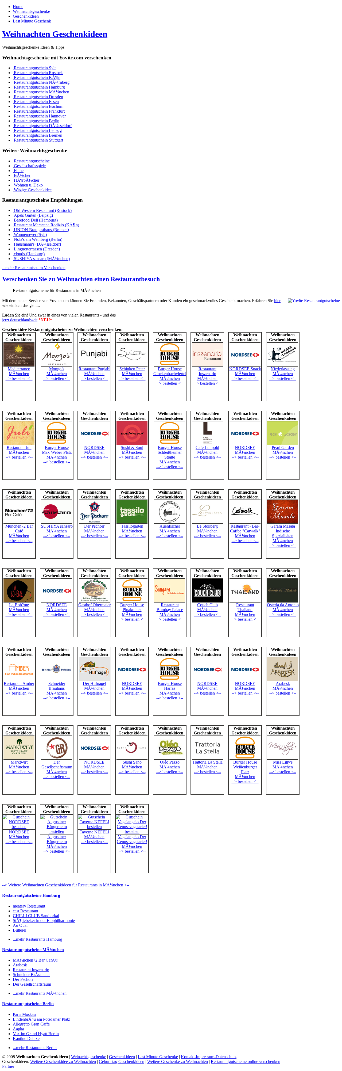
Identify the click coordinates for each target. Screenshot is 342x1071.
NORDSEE (94, 447)
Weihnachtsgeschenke (31, 11)
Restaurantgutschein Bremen (37, 135)
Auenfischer (170, 526)
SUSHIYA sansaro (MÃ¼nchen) (41, 258)
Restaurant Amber (19, 683)
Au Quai (20, 925)
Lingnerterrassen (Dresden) (36, 249)
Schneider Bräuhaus (56, 686)
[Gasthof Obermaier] (94, 601)
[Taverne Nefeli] (94, 826)
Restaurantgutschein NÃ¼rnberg (41, 82)
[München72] (18, 522)
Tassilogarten (132, 526)
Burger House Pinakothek (132, 607)
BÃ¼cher (21, 175)
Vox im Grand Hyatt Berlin (36, 1033)
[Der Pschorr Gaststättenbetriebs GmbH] (94, 522)
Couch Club (207, 605)
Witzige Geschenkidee (32, 190)
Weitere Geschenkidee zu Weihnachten (63, 1061)
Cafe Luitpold (207, 447)
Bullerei (19, 930)
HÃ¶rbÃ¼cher (26, 180)
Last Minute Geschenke (158, 1056)
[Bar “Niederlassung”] (282, 365)
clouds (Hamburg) (29, 253)
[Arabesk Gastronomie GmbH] (282, 679)
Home (18, 6)
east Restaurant (25, 911)
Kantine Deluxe (26, 1038)
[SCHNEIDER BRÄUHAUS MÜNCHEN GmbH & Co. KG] (56, 679)
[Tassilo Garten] (131, 522)
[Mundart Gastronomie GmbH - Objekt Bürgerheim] (56, 831)
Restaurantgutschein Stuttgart (38, 140)
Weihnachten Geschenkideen (54, 34)
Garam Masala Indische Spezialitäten (282, 531)
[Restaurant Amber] (18, 679)
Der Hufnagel (94, 683)
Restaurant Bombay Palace (170, 607)
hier (277, 300)
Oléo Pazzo (170, 762)
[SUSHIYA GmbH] (56, 522)
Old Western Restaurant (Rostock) (42, 210)
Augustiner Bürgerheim (57, 839)
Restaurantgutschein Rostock (38, 72)
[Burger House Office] (169, 365)
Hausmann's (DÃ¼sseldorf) (37, 244)
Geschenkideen (26, 16)
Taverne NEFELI (94, 832)
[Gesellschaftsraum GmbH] (56, 758)
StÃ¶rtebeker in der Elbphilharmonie (44, 920)
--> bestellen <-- (19, 378)
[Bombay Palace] (169, 601)
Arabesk (283, 683)
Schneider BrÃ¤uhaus (31, 974)
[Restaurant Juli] (18, 443)
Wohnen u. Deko (28, 185)
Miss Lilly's (283, 762)
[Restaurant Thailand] (245, 601)
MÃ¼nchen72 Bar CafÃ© (35, 960)
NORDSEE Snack (245, 369)
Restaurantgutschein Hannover (39, 116)
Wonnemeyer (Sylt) (30, 234)
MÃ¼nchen (19, 373)
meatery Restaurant (29, 906)
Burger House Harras (170, 686)
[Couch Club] (207, 601)
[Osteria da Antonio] (282, 601)
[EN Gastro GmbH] (56, 365)
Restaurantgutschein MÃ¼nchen (41, 92)
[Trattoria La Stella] (207, 758)
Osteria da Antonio (283, 605)
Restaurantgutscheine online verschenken (245, 1061)
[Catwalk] (245, 522)
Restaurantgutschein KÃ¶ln (36, 77)
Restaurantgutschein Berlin (36, 121)
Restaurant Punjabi (94, 369)
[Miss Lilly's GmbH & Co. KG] (282, 758)
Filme (18, 170)
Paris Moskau (24, 1014)
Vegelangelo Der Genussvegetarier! (132, 839)
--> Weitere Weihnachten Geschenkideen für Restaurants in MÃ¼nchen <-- (65, 885)
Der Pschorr (94, 526)
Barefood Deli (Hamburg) (35, 220)
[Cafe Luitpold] (207, 443)
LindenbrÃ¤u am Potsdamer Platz (41, 1019)
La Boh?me (19, 605)
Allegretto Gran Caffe (31, 1024)
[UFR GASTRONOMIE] (18, 601)
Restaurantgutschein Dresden (38, 96)
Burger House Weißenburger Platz (245, 767)
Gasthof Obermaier (94, 605)
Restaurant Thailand (245, 607)
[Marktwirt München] (18, 758)
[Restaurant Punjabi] (94, 365)
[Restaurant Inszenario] (207, 365)
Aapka (18, 1029)
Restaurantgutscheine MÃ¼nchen (33, 949)
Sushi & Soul (132, 447)
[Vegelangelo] (132, 831)
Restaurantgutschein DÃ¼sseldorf (42, 125)
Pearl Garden (283, 447)
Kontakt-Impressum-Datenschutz (208, 1056)
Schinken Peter (132, 369)
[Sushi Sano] (131, 758)
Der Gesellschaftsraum (56, 764)
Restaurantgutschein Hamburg (39, 87)
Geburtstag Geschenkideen (121, 1061)
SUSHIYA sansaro (57, 526)
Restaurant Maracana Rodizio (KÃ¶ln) (46, 225)
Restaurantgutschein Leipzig (37, 130)
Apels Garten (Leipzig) (33, 215)
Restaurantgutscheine (31, 161)
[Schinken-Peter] (131, 365)
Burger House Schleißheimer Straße (170, 452)
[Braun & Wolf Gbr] (169, 522)
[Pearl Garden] (282, 443)
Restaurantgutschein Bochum (38, 106)
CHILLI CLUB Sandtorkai (36, 915)
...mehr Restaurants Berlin (35, 1047)
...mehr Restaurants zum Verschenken (33, 267)
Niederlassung (283, 369)
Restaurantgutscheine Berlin (28, 1003)
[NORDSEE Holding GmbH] (245, 365)
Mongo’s (56, 369)
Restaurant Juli (19, 447)
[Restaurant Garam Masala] (282, 522)
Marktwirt (19, 762)
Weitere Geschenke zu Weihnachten (177, 1061)
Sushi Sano (132, 762)
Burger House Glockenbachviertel (169, 371)
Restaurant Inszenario (207, 371)
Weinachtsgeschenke (88, 1056)
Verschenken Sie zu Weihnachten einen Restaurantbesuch (81, 279)
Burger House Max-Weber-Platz (57, 450)
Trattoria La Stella (207, 762)
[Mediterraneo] (18, 365)
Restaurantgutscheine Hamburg (31, 895)
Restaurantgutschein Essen (36, 101)
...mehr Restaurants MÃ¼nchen (40, 993)
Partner (8, 1066)
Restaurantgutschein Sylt (34, 68)
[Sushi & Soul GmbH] (131, 443)
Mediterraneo (19, 369)
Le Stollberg (207, 526)
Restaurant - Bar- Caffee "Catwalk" (245, 528)
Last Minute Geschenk (32, 21)
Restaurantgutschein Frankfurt (39, 111)
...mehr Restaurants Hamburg (37, 939)
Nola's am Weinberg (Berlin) (37, 239)
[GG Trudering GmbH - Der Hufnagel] (94, 679)
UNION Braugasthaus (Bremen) (41, 229)
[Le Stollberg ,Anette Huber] (207, 522)
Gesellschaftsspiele (29, 165)
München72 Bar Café (19, 528)
